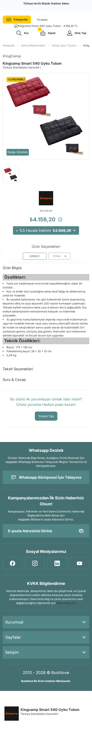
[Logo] (46, 26)
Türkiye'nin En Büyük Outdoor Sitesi (46, 3)
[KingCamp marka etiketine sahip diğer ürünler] (12, 714)
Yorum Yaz (46, 416)
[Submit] (81, 531)
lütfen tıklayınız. (66, 603)
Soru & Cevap (14, 379)
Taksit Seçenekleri (18, 369)
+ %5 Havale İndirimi (43, 230)
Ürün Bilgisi (12, 268)
